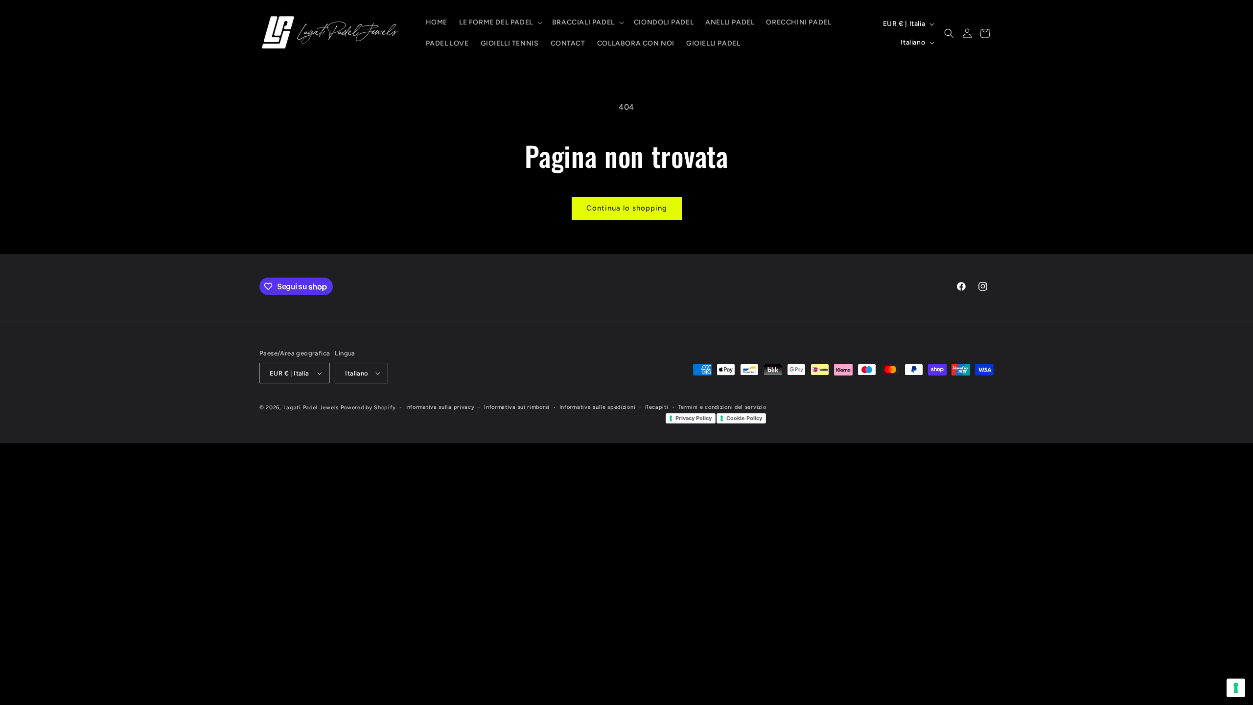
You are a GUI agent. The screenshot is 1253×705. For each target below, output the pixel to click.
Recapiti (657, 407)
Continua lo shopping (626, 208)
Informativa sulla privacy (440, 407)
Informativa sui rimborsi (517, 407)
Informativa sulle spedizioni (597, 407)
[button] (499, 22)
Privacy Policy (693, 418)
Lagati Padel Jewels (311, 407)
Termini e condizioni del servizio (722, 407)
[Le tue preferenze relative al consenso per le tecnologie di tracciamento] (1236, 688)
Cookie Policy (744, 418)
